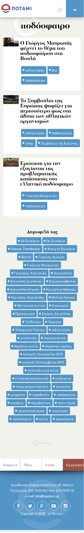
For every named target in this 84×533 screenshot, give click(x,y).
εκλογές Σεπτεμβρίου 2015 (43, 362)
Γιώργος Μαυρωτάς (43, 265)
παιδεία (17, 402)
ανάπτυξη (28, 338)
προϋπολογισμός (31, 410)
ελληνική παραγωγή (31, 378)
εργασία (63, 386)
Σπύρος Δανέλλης (56, 313)
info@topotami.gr (47, 496)
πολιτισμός (66, 402)
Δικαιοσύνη (63, 273)
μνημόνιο (18, 394)
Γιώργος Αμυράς (51, 257)
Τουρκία (54, 321)
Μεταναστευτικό (31, 305)
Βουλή (26, 257)
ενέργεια (63, 378)
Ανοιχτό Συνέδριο (61, 248)
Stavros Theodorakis (25, 248)
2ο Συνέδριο (30, 240)
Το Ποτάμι (33, 321)
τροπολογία (22, 419)
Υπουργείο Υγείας (29, 329)
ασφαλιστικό (55, 338)
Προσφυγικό (25, 313)
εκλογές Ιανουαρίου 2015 (43, 354)
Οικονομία (60, 305)
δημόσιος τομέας (58, 346)
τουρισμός (60, 410)
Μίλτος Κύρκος (63, 297)
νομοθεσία (40, 394)
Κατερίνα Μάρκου (61, 289)
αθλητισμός (61, 329)
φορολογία (65, 419)
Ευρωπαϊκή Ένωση (24, 289)
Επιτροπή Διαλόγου (26, 281)
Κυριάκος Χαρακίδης (27, 297)
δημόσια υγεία (26, 346)
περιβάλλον (40, 402)
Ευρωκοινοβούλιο (62, 281)
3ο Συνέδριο (56, 240)
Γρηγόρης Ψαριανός (30, 273)
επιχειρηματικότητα (32, 386)
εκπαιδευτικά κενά (42, 370)
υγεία (43, 419)
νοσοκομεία (66, 394)
